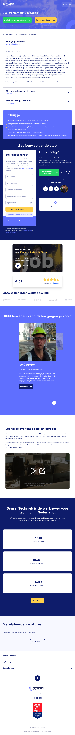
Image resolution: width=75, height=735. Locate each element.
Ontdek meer (37, 601)
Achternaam (12, 183)
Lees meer (24, 386)
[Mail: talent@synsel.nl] (56, 188)
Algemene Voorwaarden (31, 731)
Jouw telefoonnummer (16, 196)
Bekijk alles (36, 642)
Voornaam (11, 177)
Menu (65, 5)
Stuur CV (68, 172)
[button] (37, 258)
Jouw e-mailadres (14, 190)
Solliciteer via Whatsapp (15, 20)
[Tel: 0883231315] (45, 188)
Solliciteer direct (43, 21)
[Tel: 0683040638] (51, 188)
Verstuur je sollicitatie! (19, 209)
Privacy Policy (46, 731)
